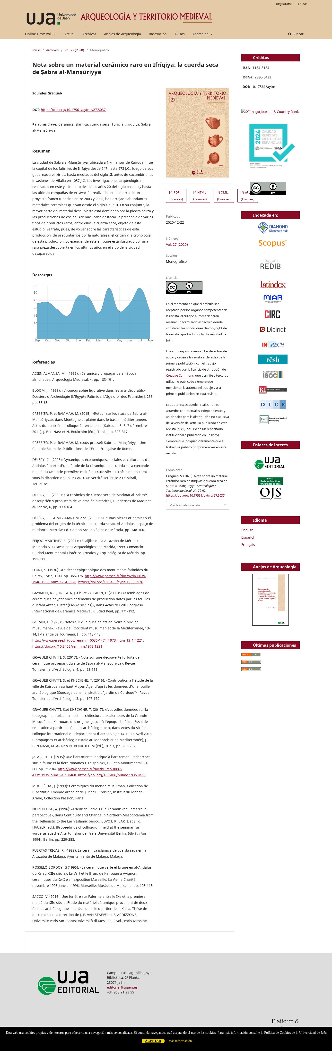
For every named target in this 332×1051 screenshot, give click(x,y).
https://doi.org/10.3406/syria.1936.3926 (110, 582)
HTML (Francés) (200, 195)
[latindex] (273, 287)
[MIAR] (273, 302)
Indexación (158, 34)
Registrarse (284, 3)
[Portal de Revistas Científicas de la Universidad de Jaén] (270, 498)
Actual (69, 34)
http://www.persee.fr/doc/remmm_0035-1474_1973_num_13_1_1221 (87, 640)
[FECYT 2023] (270, 175)
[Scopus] (273, 247)
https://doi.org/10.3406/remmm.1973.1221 (67, 646)
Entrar (302, 3)
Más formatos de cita (184, 505)
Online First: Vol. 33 (41, 34)
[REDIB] (270, 272)
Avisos (180, 34)
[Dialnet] (273, 333)
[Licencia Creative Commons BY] (184, 293)
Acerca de (201, 34)
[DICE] (273, 408)
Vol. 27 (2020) (74, 50)
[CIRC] (273, 317)
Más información (180, 1041)
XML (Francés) (224, 195)
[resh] (273, 363)
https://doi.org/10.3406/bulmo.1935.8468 (112, 775)
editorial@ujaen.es (122, 987)
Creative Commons (180, 375)
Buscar (297, 34)
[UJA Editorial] (270, 471)
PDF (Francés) (176, 195)
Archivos (89, 34)
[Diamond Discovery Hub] (273, 232)
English (247, 530)
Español (247, 537)
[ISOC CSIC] (273, 378)
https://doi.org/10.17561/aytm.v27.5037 (73, 109)
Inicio (36, 50)
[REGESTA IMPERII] (273, 393)
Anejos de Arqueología (122, 34)
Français (248, 544)
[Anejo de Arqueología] (270, 624)
